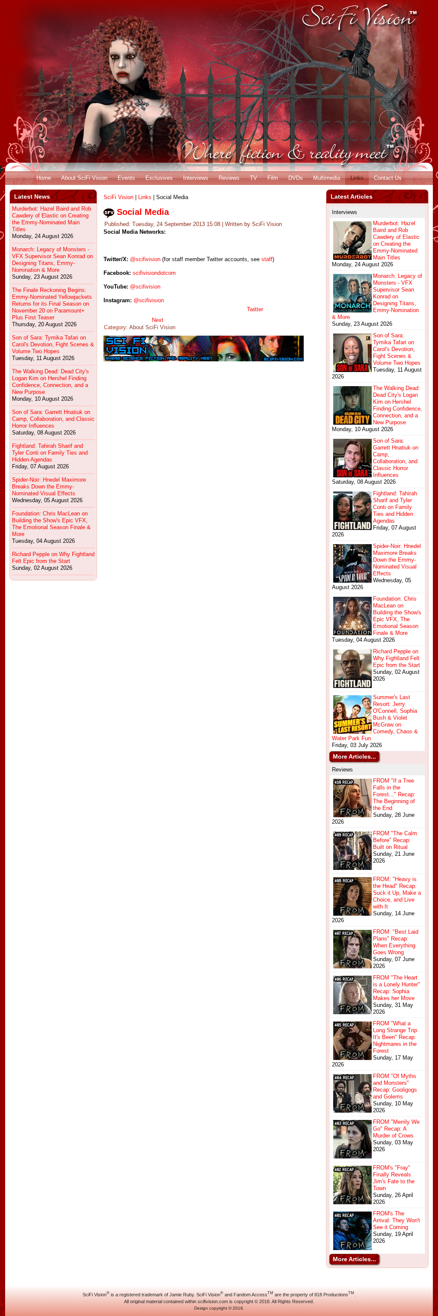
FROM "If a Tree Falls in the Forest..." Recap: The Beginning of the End (394, 794)
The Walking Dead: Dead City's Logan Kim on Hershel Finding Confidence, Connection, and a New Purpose (50, 381)
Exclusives (159, 178)
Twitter (255, 309)
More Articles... (354, 756)
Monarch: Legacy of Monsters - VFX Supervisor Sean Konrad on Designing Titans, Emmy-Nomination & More (52, 259)
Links (357, 178)
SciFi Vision (118, 197)
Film (272, 178)
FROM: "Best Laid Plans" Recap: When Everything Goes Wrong (395, 942)
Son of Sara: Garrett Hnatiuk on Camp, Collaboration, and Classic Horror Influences (53, 419)
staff (266, 259)
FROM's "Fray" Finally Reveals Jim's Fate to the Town (393, 1177)
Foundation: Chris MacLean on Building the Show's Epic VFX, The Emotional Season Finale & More (51, 523)
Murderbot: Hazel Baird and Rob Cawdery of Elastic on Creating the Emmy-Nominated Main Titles (51, 218)
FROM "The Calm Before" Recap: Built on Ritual (395, 840)
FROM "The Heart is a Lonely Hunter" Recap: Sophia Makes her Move (396, 987)
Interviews (195, 178)
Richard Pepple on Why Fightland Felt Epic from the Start (53, 557)
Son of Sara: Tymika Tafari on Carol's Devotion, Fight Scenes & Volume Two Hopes (53, 344)
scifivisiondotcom (154, 273)
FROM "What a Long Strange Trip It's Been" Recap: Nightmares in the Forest (395, 1037)
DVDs (295, 178)
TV (253, 178)
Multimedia (326, 178)
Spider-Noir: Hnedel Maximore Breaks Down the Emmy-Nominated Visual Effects (49, 486)
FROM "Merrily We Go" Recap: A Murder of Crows (396, 1129)
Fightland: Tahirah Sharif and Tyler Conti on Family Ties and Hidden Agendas (50, 453)
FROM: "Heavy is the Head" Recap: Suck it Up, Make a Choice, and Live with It (397, 893)
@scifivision (145, 259)
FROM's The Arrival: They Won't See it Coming (396, 1220)
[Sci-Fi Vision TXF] (204, 359)
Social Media (143, 212)
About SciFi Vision (84, 178)
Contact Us (388, 178)
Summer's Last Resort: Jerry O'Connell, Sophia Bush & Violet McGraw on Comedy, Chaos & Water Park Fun (375, 717)
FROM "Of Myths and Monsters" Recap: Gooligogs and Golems (395, 1086)
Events (126, 178)
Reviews (229, 178)
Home (43, 178)
